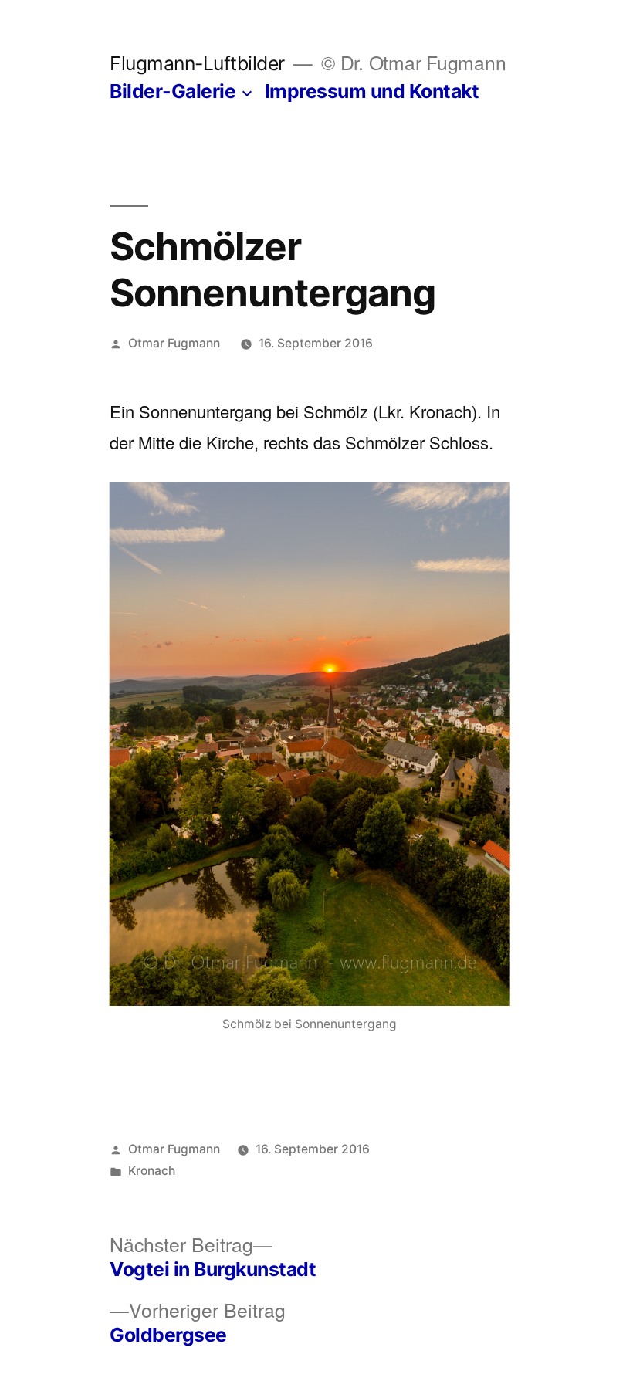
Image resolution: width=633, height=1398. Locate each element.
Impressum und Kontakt (372, 91)
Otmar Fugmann (174, 343)
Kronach (151, 1170)
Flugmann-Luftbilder (197, 63)
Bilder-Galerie (172, 91)
